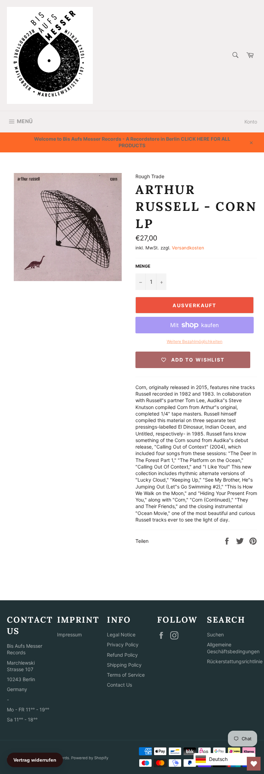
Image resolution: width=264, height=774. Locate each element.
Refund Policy (122, 655)
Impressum (69, 634)
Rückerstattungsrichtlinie (235, 661)
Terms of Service (126, 675)
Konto (250, 122)
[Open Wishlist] (254, 764)
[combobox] (235, 55)
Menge (142, 266)
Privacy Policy (123, 644)
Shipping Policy (124, 665)
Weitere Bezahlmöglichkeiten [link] (194, 341)
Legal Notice (121, 634)
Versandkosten (188, 247)
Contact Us (119, 685)
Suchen (215, 634)
